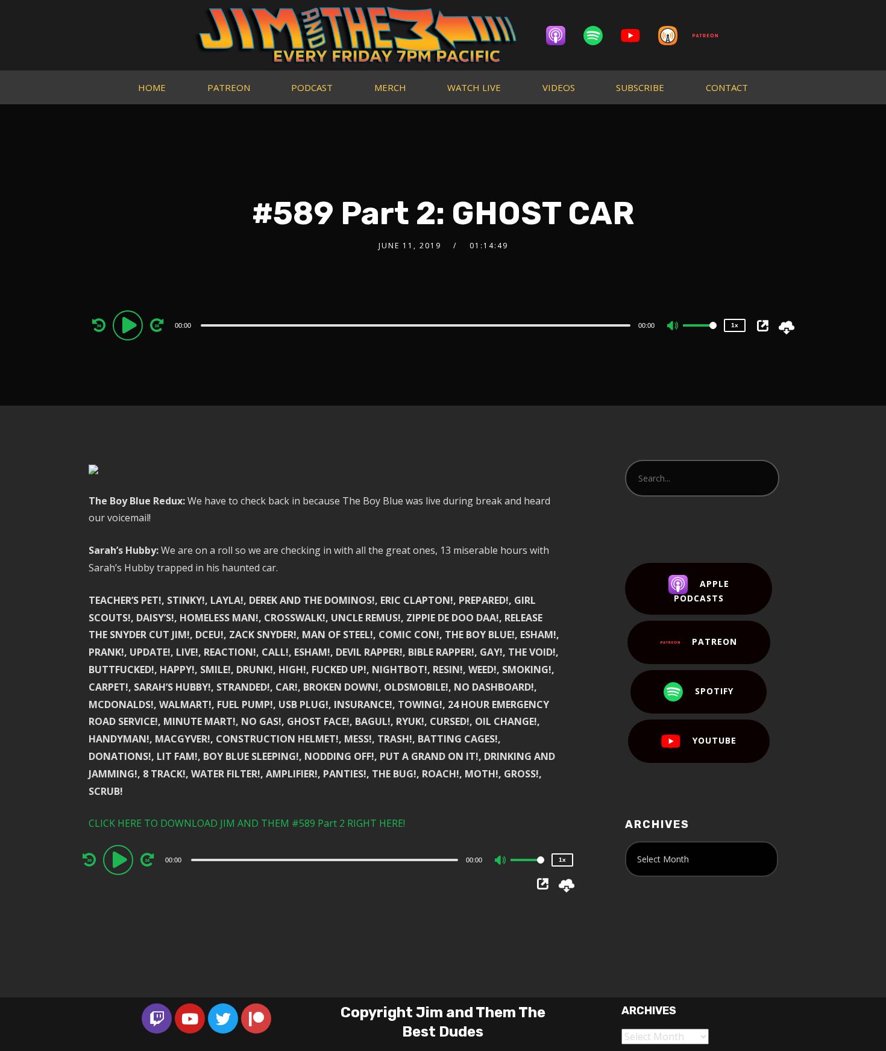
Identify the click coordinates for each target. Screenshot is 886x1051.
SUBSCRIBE (640, 87)
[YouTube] (636, 35)
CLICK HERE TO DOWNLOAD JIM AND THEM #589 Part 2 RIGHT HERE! (247, 823)
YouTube (715, 740)
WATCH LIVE (474, 87)
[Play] (130, 325)
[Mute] (673, 327)
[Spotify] (599, 35)
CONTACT (727, 87)
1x (734, 325)
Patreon (714, 641)
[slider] (700, 335)
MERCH (390, 87)
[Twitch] (157, 1018)
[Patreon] (711, 35)
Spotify (714, 691)
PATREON (228, 87)
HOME (152, 87)
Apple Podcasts (701, 591)
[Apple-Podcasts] (561, 35)
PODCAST (312, 87)
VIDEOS (558, 87)
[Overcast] (674, 35)
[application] (417, 325)
